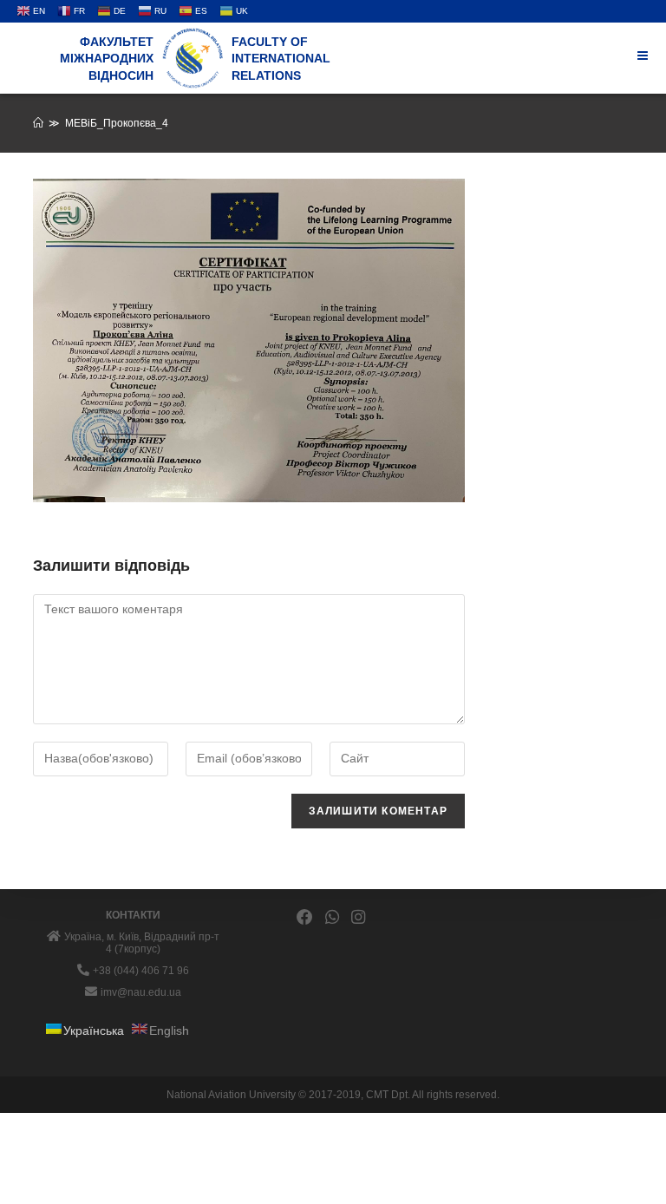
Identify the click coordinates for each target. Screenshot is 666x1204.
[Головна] (38, 123)
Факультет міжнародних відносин (106, 58)
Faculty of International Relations (281, 58)
